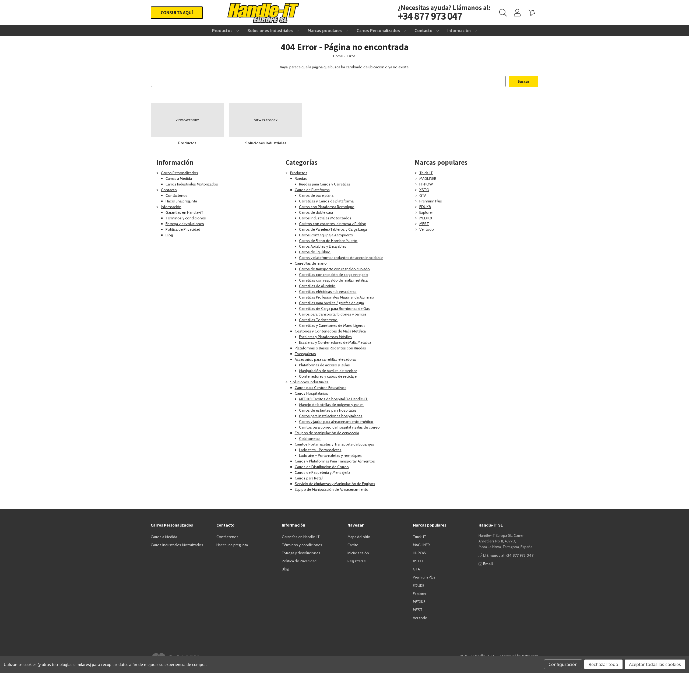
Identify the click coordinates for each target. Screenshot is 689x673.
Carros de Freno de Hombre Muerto (328, 240)
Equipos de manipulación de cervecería (327, 432)
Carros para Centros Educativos (320, 387)
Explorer (426, 212)
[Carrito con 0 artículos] (531, 12)
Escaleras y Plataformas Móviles (325, 336)
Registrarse (356, 561)
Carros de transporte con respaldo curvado (334, 269)
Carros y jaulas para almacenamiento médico (336, 421)
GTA (422, 195)
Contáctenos (177, 195)
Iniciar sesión (358, 553)
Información (459, 30)
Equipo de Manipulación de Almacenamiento (331, 489)
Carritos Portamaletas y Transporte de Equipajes (334, 444)
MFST (424, 223)
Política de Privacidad (183, 229)
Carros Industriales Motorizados (192, 184)
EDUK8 (425, 206)
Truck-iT (426, 172)
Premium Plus (430, 201)
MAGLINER (427, 178)
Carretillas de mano (311, 263)
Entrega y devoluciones (185, 223)
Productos (223, 30)
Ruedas (301, 178)
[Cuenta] (517, 12)
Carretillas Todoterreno (318, 319)
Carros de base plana (316, 195)
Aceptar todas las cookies (655, 664)
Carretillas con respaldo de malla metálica (333, 280)
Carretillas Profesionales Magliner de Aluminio (336, 297)
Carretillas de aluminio (317, 285)
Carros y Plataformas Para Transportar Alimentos (335, 461)
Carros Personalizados (379, 30)
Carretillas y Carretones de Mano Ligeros (332, 325)
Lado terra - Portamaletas (320, 449)
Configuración (563, 664)
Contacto (424, 30)
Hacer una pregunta (181, 201)
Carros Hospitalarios (311, 393)
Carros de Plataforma (312, 189)
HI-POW (426, 184)
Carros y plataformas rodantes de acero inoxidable (341, 257)
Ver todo (426, 229)
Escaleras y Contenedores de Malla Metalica (335, 342)
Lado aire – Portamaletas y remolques (330, 455)
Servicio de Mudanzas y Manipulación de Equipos (335, 483)
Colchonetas (310, 438)
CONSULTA (177, 12)
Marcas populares (325, 30)
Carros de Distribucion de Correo (322, 466)
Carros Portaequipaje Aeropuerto (326, 235)
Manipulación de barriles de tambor (328, 370)
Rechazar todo (603, 664)
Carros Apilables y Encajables (322, 246)
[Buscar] (503, 12)
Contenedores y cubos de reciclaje (328, 376)
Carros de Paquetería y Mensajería (322, 472)
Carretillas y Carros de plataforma (326, 201)
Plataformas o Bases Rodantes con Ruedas (330, 348)
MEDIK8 (425, 218)
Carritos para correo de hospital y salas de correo (339, 427)
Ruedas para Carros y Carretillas (324, 184)
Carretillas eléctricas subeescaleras (327, 291)
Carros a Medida (179, 178)
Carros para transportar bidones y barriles (333, 314)
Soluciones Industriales (270, 30)
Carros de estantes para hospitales (328, 410)
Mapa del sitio (358, 536)
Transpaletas (305, 353)
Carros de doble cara (316, 212)
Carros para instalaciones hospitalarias (330, 415)
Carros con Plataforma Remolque (326, 206)
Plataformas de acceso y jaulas (324, 365)
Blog (169, 235)
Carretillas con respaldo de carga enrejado (333, 274)
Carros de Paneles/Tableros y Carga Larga (333, 229)
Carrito (352, 544)
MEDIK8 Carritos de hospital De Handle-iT (333, 399)
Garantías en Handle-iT (184, 212)
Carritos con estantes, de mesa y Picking (332, 223)
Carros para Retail (309, 478)
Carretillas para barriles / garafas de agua (331, 302)
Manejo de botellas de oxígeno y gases (331, 404)
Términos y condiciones (186, 218)
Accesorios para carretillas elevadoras (326, 359)
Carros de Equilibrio (315, 252)
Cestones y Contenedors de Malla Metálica (330, 331)
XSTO (424, 189)
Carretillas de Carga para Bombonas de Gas (334, 308)
